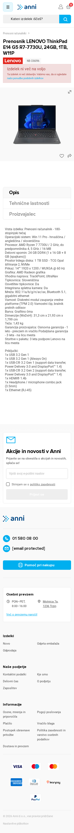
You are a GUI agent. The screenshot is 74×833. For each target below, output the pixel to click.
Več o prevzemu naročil (21, 614)
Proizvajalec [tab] (22, 214)
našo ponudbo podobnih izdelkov (25, 78)
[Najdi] (65, 19)
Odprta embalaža (48, 643)
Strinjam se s (33, 484)
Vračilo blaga (45, 723)
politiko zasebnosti (42, 484)
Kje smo (42, 674)
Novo (6, 643)
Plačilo (7, 723)
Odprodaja (9, 650)
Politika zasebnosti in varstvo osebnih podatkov (51, 735)
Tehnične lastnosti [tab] (29, 203)
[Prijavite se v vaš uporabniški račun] (61, 7)
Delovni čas (10, 681)
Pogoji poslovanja (49, 712)
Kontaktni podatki (14, 674)
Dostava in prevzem (16, 746)
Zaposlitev (10, 688)
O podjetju (44, 681)
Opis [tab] (14, 192)
